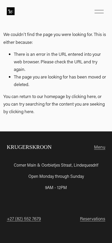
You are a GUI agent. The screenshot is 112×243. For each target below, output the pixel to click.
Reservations (92, 218)
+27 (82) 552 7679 (24, 218)
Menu (99, 147)
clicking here (84, 96)
